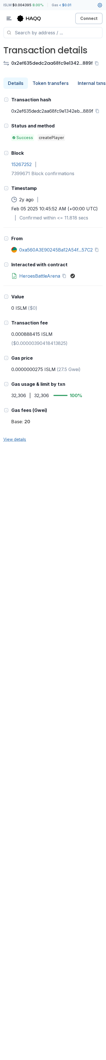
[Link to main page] (34, 18)
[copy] (98, 63)
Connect (89, 18)
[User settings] (100, 5)
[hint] (6, 99)
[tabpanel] (53, 269)
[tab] (15, 83)
